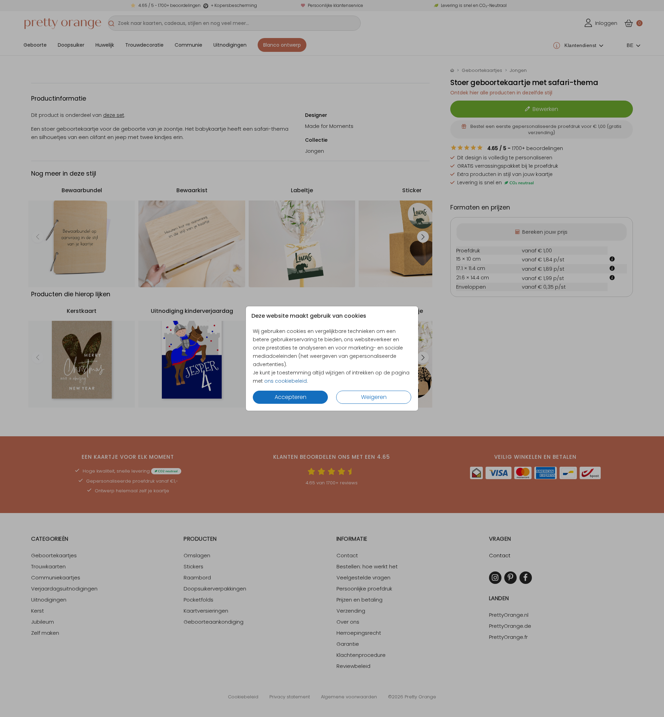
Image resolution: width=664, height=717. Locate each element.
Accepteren (290, 397)
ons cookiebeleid (285, 381)
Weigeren (374, 397)
